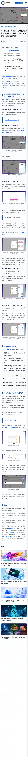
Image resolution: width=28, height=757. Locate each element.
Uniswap (6, 83)
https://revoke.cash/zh (11, 420)
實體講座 (12, 532)
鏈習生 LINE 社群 (7, 536)
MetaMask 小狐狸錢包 (9, 427)
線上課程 (11, 528)
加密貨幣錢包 (7, 76)
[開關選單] (25, 3)
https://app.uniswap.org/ (12, 120)
